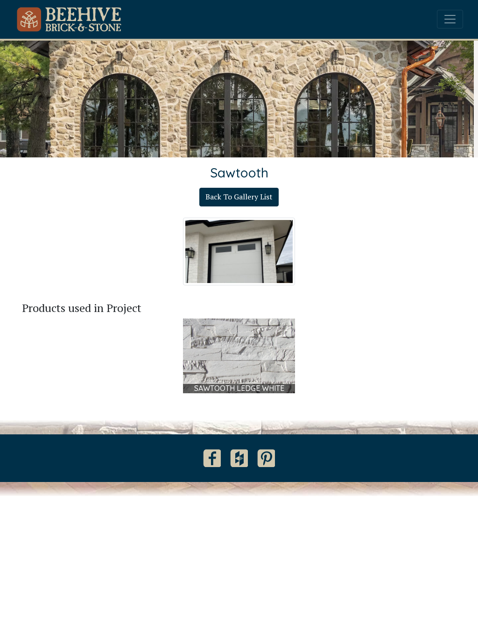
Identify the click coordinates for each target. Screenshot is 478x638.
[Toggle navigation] (450, 19)
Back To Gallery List (239, 196)
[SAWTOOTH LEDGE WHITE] (239, 355)
